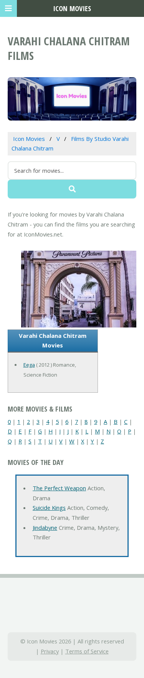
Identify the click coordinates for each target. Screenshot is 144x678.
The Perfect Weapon (59, 488)
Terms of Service (87, 651)
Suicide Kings (49, 507)
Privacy (50, 651)
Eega (29, 364)
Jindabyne (45, 527)
